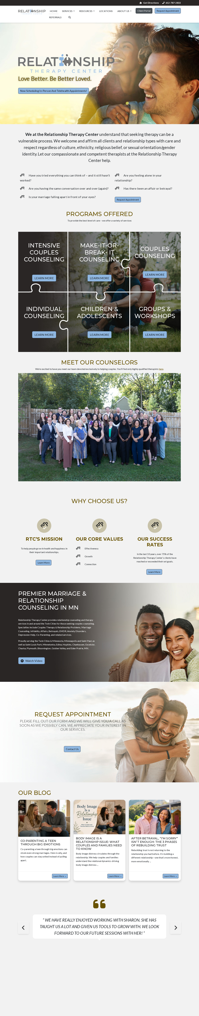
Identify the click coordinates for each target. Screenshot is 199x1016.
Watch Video (33, 660)
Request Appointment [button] (168, 10)
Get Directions (151, 3)
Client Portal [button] (144, 10)
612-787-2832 (173, 3)
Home (53, 11)
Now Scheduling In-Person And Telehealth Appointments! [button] (53, 90)
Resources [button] (86, 11)
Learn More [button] (44, 562)
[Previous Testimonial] (23, 928)
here (161, 369)
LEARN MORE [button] (44, 278)
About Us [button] (123, 11)
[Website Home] (32, 11)
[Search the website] (69, 17)
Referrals (55, 17)
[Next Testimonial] (175, 928)
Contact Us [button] (72, 749)
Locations (106, 11)
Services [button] (67, 11)
